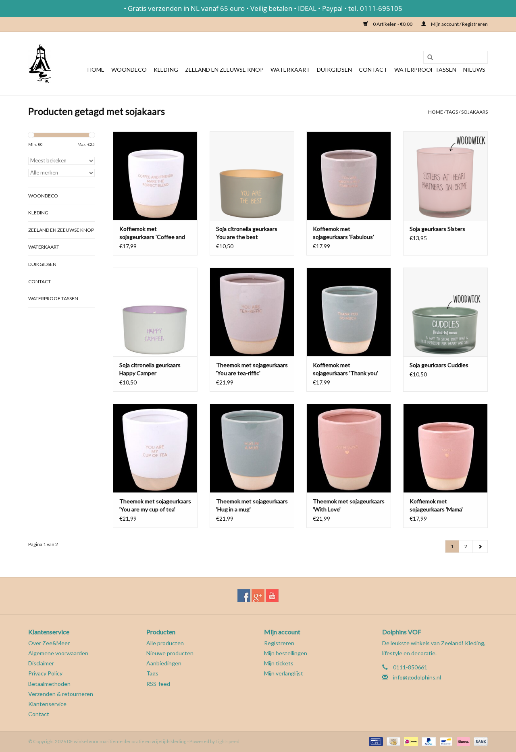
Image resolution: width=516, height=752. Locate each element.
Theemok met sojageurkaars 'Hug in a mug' (252, 505)
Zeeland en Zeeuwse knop (224, 69)
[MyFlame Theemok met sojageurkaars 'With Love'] (348, 448)
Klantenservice (47, 703)
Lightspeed (227, 741)
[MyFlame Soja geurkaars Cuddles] (445, 312)
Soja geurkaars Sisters (437, 228)
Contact (373, 69)
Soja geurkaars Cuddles (439, 364)
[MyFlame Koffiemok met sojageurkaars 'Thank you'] (348, 312)
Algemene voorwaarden (58, 653)
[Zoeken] (427, 57)
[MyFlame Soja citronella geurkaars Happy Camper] (155, 312)
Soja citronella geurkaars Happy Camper (150, 368)
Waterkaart (290, 69)
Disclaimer (41, 663)
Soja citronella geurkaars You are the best (246, 232)
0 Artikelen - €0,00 (392, 24)
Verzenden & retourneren (60, 693)
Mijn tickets (278, 663)
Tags (452, 112)
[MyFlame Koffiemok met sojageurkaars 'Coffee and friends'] (155, 175)
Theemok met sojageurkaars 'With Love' (349, 505)
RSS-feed (158, 683)
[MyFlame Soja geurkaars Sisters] (445, 175)
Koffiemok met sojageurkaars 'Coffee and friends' (152, 233)
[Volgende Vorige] (480, 546)
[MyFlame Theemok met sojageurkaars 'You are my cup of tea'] (155, 448)
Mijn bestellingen (285, 653)
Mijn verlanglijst (283, 673)
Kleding (166, 69)
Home (95, 69)
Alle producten (165, 643)
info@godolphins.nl (417, 677)
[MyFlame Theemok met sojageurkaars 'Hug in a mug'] (252, 448)
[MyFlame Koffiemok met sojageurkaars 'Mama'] (445, 448)
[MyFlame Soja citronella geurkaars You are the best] (252, 175)
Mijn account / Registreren (459, 24)
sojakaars (474, 112)
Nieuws (474, 69)
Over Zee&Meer (49, 643)
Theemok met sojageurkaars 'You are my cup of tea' (155, 505)
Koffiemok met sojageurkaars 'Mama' (436, 505)
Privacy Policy (45, 673)
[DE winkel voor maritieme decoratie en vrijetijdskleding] (39, 63)
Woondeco (129, 69)
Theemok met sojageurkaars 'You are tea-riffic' (252, 368)
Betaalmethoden (49, 683)
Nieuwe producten (170, 653)
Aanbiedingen (163, 663)
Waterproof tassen (425, 69)
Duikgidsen (334, 69)
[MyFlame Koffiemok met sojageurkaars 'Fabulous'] (348, 175)
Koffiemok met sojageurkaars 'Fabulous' (343, 232)
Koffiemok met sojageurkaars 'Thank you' (345, 368)
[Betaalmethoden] (374, 741)
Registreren (279, 643)
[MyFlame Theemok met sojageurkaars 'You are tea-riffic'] (252, 312)
